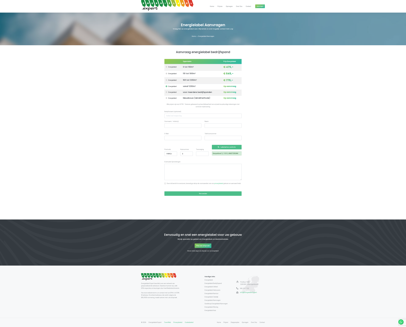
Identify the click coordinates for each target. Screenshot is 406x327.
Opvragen (229, 6)
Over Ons (239, 6)
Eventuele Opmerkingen (172, 162)
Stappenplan (235, 322)
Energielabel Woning (211, 307)
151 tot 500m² (189, 73)
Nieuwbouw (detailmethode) (196, 98)
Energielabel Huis (210, 310)
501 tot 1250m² (190, 80)
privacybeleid (218, 183)
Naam (207, 121)
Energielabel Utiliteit (211, 287)
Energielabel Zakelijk (211, 297)
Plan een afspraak (203, 246)
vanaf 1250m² (189, 86)
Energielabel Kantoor (211, 293)
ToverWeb (167, 322)
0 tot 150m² (188, 67)
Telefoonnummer (210, 133)
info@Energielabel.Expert (248, 292)
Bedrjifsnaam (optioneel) (172, 111)
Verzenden (203, 193)
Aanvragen (260, 6)
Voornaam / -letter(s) (171, 121)
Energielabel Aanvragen (213, 300)
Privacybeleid (177, 322)
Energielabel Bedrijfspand (213, 283)
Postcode (167, 149)
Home (212, 6)
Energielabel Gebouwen (212, 290)
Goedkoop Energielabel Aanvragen (216, 303)
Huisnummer (184, 149)
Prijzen (219, 6)
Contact (248, 6)
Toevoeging (200, 149)
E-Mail (166, 133)
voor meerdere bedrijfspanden (197, 92)
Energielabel (172, 67)
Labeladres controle (228, 147)
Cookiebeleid (189, 322)
